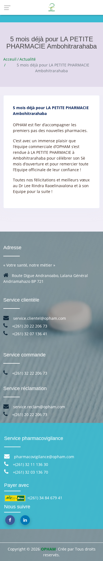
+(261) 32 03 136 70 (30, 472)
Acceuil (9, 59)
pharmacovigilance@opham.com (43, 456)
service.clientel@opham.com (39, 318)
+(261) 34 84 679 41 (44, 497)
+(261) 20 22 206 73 (29, 326)
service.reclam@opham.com (38, 406)
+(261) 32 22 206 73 (29, 373)
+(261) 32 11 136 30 (30, 464)
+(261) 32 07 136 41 (29, 333)
